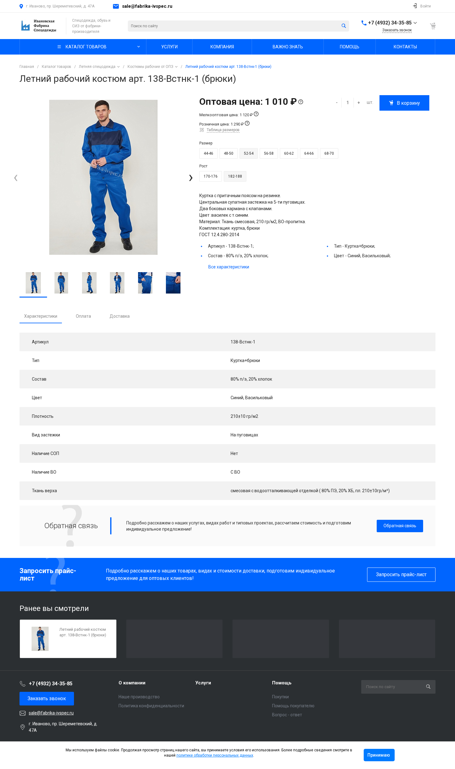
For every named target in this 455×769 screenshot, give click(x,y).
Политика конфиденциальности (151, 705)
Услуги (203, 683)
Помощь (282, 683)
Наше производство (139, 696)
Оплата (83, 316)
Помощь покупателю (293, 705)
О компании (132, 683)
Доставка (120, 316)
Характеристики (40, 316)
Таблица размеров (223, 130)
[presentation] (15, 177)
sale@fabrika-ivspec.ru (147, 6)
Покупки (280, 696)
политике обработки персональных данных (214, 755)
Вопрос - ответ (287, 714)
